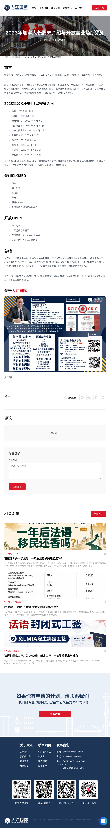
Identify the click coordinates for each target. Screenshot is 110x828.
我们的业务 (25, 756)
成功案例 (55, 7)
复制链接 (72, 397)
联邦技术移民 (44, 751)
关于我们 (79, 7)
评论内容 (13, 460)
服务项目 (43, 7)
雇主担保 (42, 766)
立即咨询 (99, 7)
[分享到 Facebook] (96, 397)
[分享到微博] (89, 397)
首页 (34, 7)
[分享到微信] (82, 397)
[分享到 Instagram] (103, 397)
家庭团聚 (42, 761)
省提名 (41, 756)
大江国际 (19, 290)
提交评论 (17, 486)
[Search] (89, 8)
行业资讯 (67, 7)
